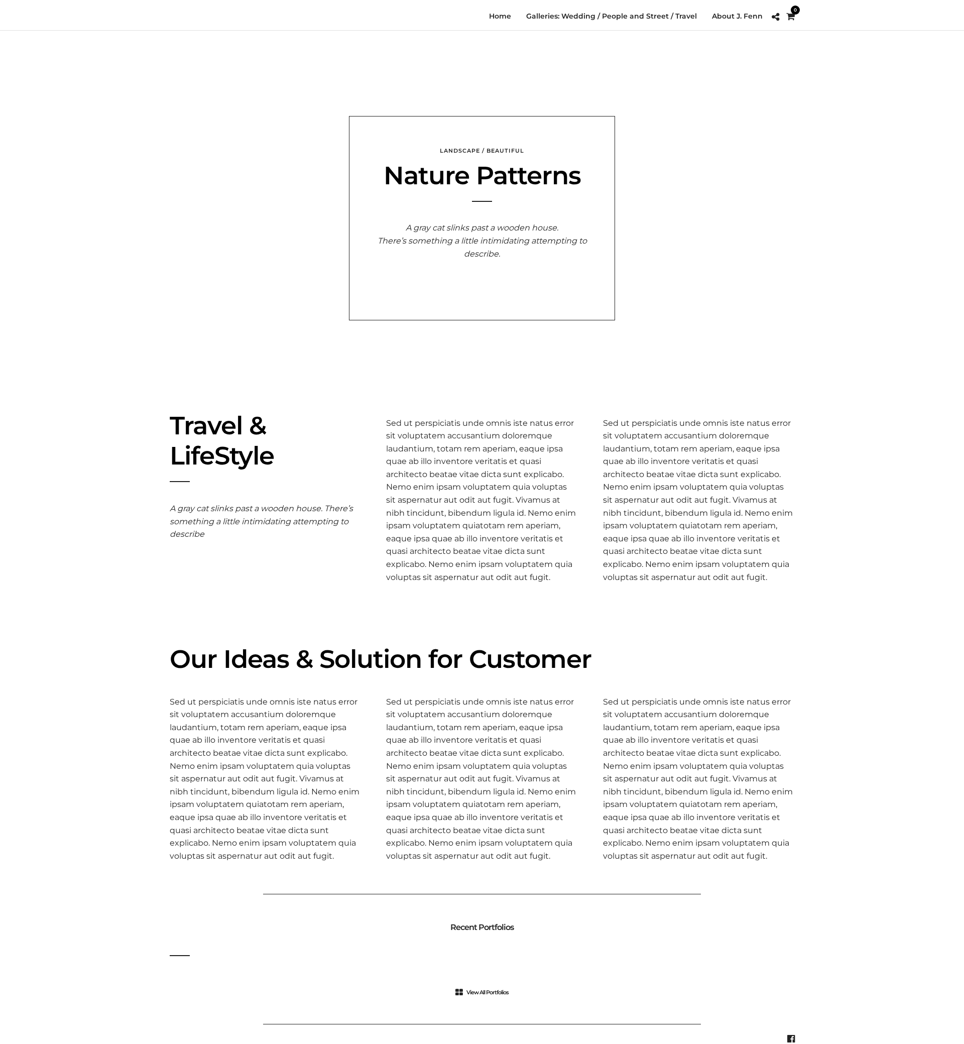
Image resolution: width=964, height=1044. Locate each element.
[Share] (775, 17)
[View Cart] (790, 17)
